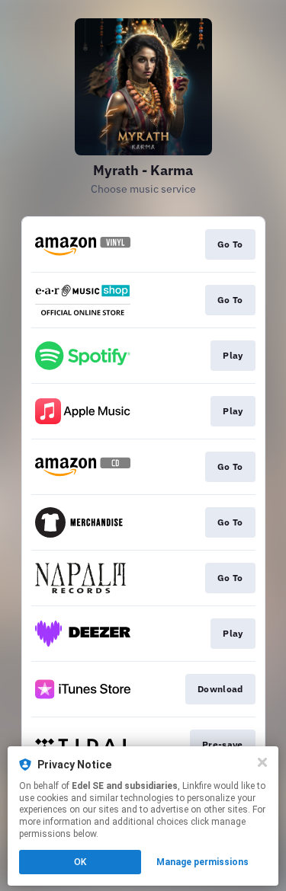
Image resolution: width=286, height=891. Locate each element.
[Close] (262, 762)
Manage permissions (202, 862)
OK (80, 862)
